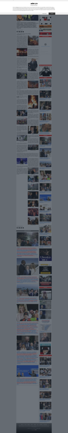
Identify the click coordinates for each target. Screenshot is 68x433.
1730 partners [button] (41, 8)
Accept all (52, 13)
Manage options (44, 13)
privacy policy (23, 10)
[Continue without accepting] (13, 0)
